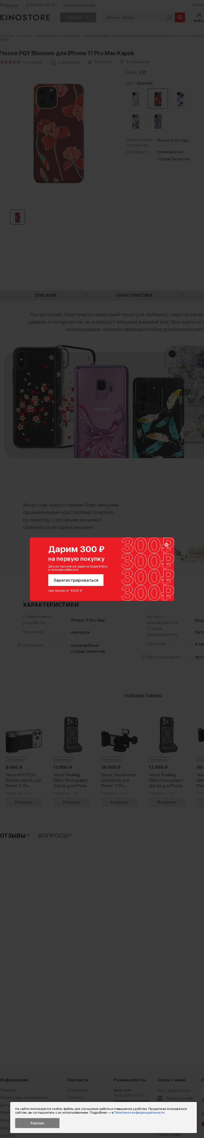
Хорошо (37, 1123)
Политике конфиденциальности (139, 1112)
